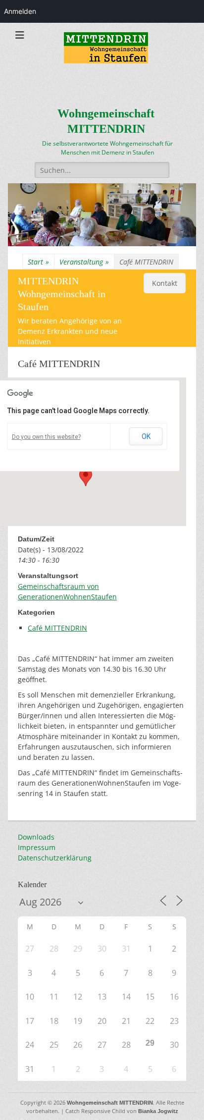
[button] (85, 477)
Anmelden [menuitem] (20, 11)
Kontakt (164, 283)
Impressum (36, 847)
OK (146, 436)
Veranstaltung (84, 262)
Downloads (36, 837)
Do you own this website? (46, 436)
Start (38, 262)
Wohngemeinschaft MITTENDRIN (110, 1103)
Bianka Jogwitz (158, 1111)
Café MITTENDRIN (57, 628)
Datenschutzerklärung (55, 857)
